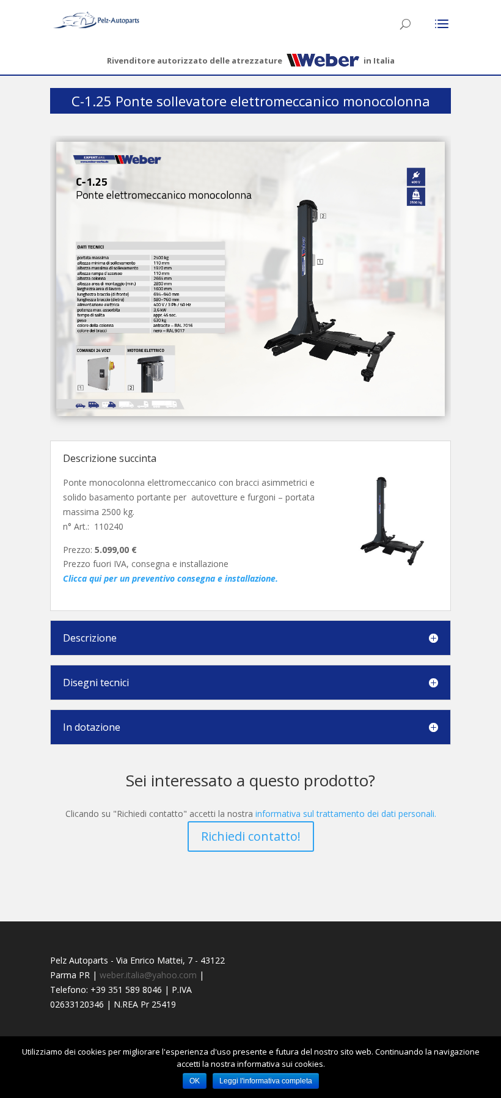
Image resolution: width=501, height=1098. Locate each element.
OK (194, 1081)
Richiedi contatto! (251, 836)
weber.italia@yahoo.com (148, 975)
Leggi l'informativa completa (265, 1081)
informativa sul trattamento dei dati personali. (345, 813)
